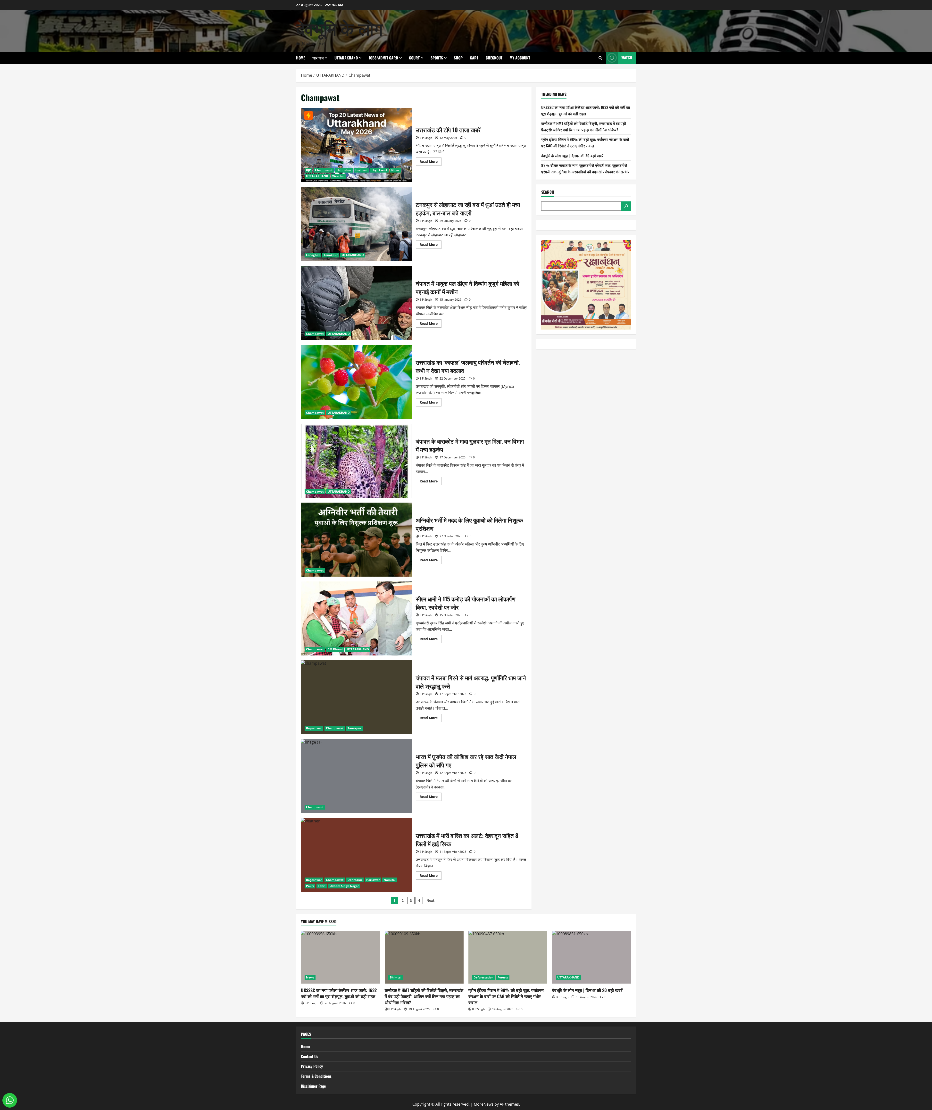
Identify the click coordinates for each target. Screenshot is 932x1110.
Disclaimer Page (313, 1086)
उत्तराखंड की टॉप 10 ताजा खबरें (356, 145)
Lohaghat (313, 255)
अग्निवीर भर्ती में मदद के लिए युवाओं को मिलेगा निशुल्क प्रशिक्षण (356, 540)
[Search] (626, 206)
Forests (503, 977)
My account (520, 58)
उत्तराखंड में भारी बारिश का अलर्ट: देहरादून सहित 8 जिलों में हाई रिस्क (356, 855)
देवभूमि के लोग (339, 28)
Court (414, 58)
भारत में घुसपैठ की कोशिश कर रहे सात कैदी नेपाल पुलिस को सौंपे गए (356, 776)
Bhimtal (395, 977)
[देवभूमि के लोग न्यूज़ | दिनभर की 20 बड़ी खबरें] (591, 957)
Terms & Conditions (316, 1076)
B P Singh (425, 138)
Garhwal (361, 170)
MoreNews (483, 1104)
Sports (437, 58)
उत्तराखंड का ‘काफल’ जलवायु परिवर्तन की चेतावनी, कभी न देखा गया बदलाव (356, 382)
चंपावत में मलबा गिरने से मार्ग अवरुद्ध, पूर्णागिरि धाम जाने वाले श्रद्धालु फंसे (356, 697)
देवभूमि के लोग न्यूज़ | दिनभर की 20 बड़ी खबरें (572, 155)
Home (300, 58)
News (395, 170)
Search (547, 192)
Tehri (321, 886)
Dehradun (344, 170)
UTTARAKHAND (346, 58)
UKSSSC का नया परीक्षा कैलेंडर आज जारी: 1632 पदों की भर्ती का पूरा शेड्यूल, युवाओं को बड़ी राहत (585, 110)
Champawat (324, 170)
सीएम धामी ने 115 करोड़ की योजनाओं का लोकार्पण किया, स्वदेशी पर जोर (356, 618)
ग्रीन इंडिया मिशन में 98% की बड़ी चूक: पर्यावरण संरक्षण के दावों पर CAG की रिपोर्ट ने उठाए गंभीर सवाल (585, 142)
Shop (458, 58)
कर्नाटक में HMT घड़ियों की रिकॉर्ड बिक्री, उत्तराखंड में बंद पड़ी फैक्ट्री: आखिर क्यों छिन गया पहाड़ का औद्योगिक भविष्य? (583, 126)
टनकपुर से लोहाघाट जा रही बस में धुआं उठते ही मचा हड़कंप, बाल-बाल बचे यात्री (356, 224)
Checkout (494, 58)
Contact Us (309, 1056)
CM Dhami (335, 649)
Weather (338, 176)
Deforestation (483, 977)
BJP (308, 170)
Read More (430, 162)
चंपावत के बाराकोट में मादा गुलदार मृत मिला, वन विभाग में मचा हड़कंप (356, 461)
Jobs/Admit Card (383, 58)
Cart (474, 58)
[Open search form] (600, 58)
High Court (379, 170)
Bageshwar (314, 728)
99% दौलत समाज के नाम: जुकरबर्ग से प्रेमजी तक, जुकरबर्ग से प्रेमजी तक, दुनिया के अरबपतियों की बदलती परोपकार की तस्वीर (585, 168)
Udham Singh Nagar (344, 886)
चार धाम (318, 58)
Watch (626, 57)
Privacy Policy (312, 1066)
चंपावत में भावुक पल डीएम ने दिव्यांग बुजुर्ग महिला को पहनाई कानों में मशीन (356, 303)
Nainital (390, 880)
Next (430, 900)
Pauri (310, 886)
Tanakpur (331, 255)
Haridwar (373, 880)
